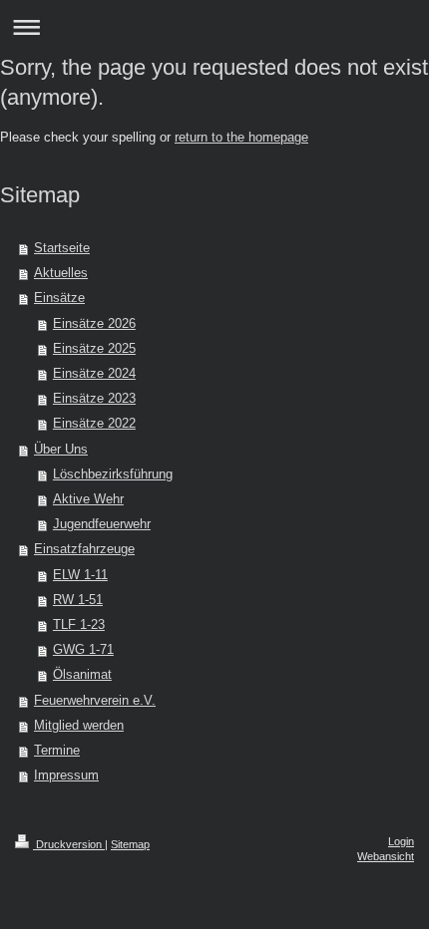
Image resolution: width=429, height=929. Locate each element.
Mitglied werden (79, 726)
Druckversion (69, 844)
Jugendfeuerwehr (102, 524)
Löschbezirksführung (113, 474)
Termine (57, 751)
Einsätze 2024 (94, 374)
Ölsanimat (82, 675)
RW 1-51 (78, 600)
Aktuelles (61, 273)
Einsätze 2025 (94, 349)
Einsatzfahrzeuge (84, 549)
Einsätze (59, 298)
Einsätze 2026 (94, 324)
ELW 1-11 (80, 575)
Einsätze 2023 (94, 399)
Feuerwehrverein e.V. (95, 701)
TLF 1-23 (79, 625)
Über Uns (61, 450)
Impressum (66, 775)
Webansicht (385, 856)
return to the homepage (241, 138)
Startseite (62, 248)
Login (401, 841)
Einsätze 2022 (94, 424)
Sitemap (130, 844)
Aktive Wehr (88, 499)
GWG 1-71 (83, 650)
